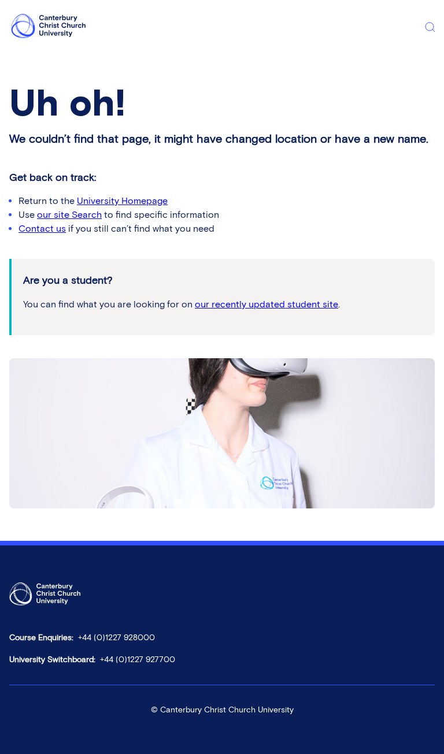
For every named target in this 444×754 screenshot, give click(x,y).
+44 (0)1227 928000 (116, 637)
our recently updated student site (266, 304)
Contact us (42, 228)
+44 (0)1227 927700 (137, 659)
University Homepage (122, 200)
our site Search (69, 214)
